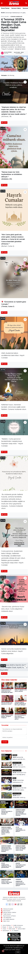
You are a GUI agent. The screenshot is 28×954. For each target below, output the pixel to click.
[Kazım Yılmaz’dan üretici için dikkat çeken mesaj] (21, 840)
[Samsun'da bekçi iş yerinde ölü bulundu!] (7, 804)
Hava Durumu (6, 910)
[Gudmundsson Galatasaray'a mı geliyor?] (21, 874)
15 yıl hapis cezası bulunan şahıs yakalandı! (21, 866)
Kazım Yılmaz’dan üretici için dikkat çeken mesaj (19, 797)
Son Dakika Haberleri (8, 919)
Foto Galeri (4, 16)
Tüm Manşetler (7, 917)
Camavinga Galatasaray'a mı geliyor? (18, 781)
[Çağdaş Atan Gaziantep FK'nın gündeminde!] (7, 858)
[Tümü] (26, 751)
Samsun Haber (16, 8)
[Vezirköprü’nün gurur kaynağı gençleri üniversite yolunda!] (21, 804)
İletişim (4, 927)
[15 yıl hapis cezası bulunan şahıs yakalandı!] (21, 858)
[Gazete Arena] (13, 3)
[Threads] (21, 904)
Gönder (4, 741)
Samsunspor (6, 930)
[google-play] (14, 939)
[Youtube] (15, 904)
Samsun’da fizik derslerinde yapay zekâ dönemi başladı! (14, 12)
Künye (10, 927)
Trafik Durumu (7, 914)
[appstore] (14, 935)
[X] (9, 904)
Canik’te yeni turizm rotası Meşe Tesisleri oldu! (6, 882)
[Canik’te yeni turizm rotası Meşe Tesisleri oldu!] (7, 874)
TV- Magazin (15, 930)
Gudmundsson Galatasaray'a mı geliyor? (20, 884)
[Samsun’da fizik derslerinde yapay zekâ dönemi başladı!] (7, 840)
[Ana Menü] (1, 3)
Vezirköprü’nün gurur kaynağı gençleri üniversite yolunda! (20, 774)
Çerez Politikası (7, 925)
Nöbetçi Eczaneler (8, 909)
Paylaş (5, 122)
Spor (14, 778)
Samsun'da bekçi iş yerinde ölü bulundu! (19, 758)
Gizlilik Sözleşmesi (18, 925)
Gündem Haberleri (16, 16)
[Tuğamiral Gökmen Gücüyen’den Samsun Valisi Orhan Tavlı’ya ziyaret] (7, 822)
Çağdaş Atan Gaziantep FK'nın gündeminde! (6, 866)
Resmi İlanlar (5, 8)
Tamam (17, 952)
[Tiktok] (18, 904)
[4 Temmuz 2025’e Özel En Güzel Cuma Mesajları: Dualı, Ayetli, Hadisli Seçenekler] (14, 63)
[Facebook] (7, 904)
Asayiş (15, 755)
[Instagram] (12, 904)
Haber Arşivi (6, 921)
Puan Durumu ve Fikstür (9, 916)
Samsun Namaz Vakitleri (9, 912)
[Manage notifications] (3, 951)
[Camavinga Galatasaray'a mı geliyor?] (21, 822)
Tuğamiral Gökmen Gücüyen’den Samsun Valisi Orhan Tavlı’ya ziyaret (20, 766)
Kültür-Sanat (12, 928)
